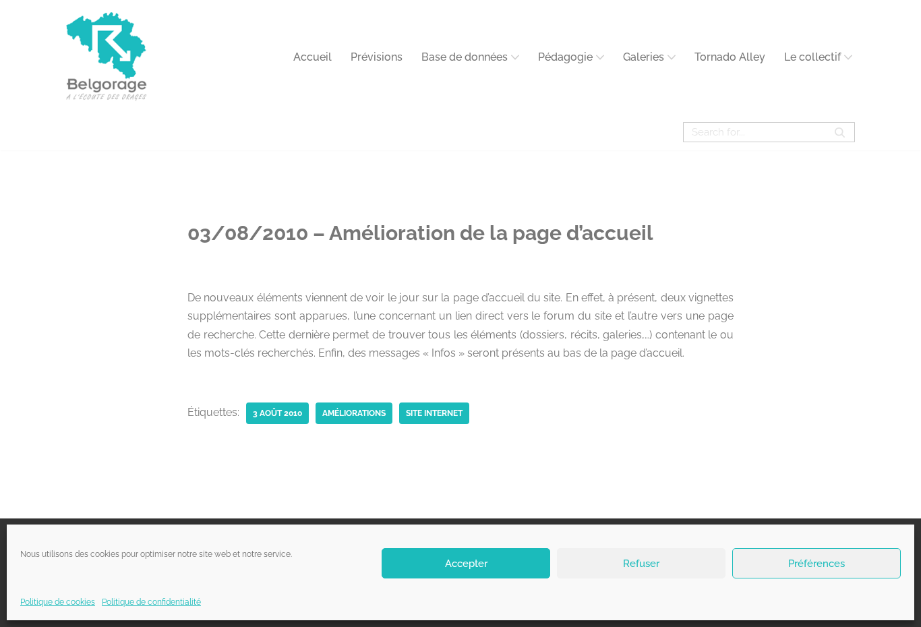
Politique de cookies (57, 602)
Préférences (816, 563)
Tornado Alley (729, 57)
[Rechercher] (840, 132)
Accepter (466, 563)
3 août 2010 (277, 413)
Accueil (312, 57)
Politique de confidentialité (151, 602)
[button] (515, 57)
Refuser (641, 563)
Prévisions (377, 57)
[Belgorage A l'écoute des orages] (106, 57)
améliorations (354, 413)
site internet (434, 413)
